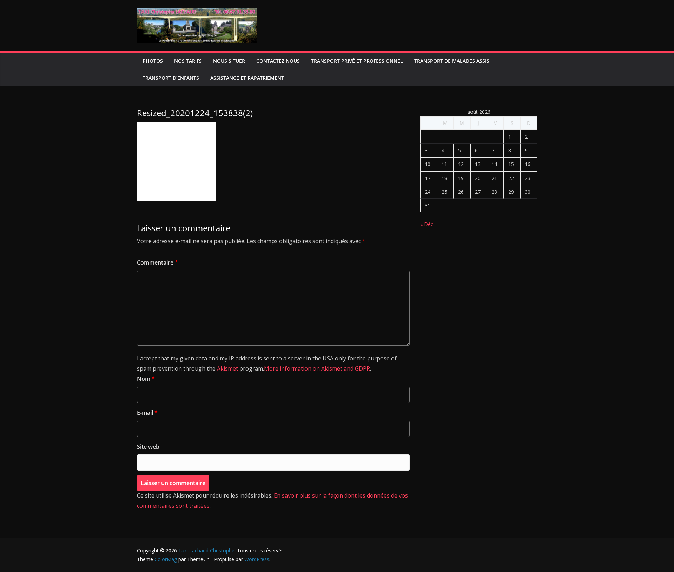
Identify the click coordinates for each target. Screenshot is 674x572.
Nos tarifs (188, 61)
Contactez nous (278, 61)
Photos (153, 61)
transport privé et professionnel (357, 61)
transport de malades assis (451, 61)
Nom (146, 379)
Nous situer (229, 61)
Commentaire (157, 262)
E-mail (147, 413)
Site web (148, 447)
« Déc (426, 224)
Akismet (227, 368)
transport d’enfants (171, 77)
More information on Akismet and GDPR (317, 368)
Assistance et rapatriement (247, 77)
